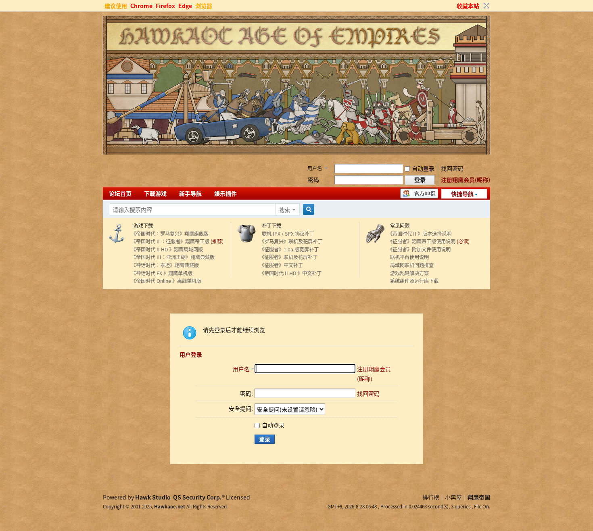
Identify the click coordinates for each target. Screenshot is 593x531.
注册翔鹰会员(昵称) (465, 180)
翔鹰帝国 (479, 497)
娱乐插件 (225, 193)
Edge (185, 6)
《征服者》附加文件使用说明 (419, 249)
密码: (246, 393)
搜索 (284, 210)
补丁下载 (270, 225)
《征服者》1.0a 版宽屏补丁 (289, 249)
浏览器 (203, 6)
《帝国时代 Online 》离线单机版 (166, 280)
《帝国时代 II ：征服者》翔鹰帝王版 (170, 241)
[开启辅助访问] (453, 5)
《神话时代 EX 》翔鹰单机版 (161, 273)
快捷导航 (462, 194)
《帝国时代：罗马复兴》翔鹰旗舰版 (170, 233)
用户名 (314, 168)
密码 (313, 180)
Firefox (165, 6)
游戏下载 (142, 225)
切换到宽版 (485, 5)
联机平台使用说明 (408, 257)
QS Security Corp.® (199, 497)
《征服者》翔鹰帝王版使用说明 (421, 241)
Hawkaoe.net (169, 506)
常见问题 (398, 225)
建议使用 (115, 6)
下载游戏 (155, 193)
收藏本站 (468, 6)
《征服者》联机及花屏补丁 (288, 257)
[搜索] (307, 209)
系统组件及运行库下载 (413, 280)
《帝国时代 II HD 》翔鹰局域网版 (167, 249)
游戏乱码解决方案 (408, 273)
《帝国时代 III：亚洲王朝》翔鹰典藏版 (173, 257)
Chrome (141, 6)
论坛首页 (120, 193)
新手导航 (190, 193)
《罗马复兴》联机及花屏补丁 (290, 241)
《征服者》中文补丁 (281, 265)
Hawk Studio (153, 497)
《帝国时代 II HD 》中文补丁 (290, 273)
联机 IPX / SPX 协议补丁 (286, 233)
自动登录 (423, 168)
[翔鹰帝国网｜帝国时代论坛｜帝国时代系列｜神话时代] (296, 152)
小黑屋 (453, 497)
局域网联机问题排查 (411, 265)
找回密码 (452, 168)
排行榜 (430, 497)
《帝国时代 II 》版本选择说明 (419, 233)
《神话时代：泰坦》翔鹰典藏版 (165, 265)
